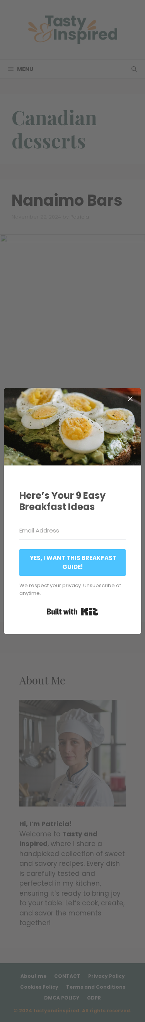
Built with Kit (72, 612)
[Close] (130, 399)
